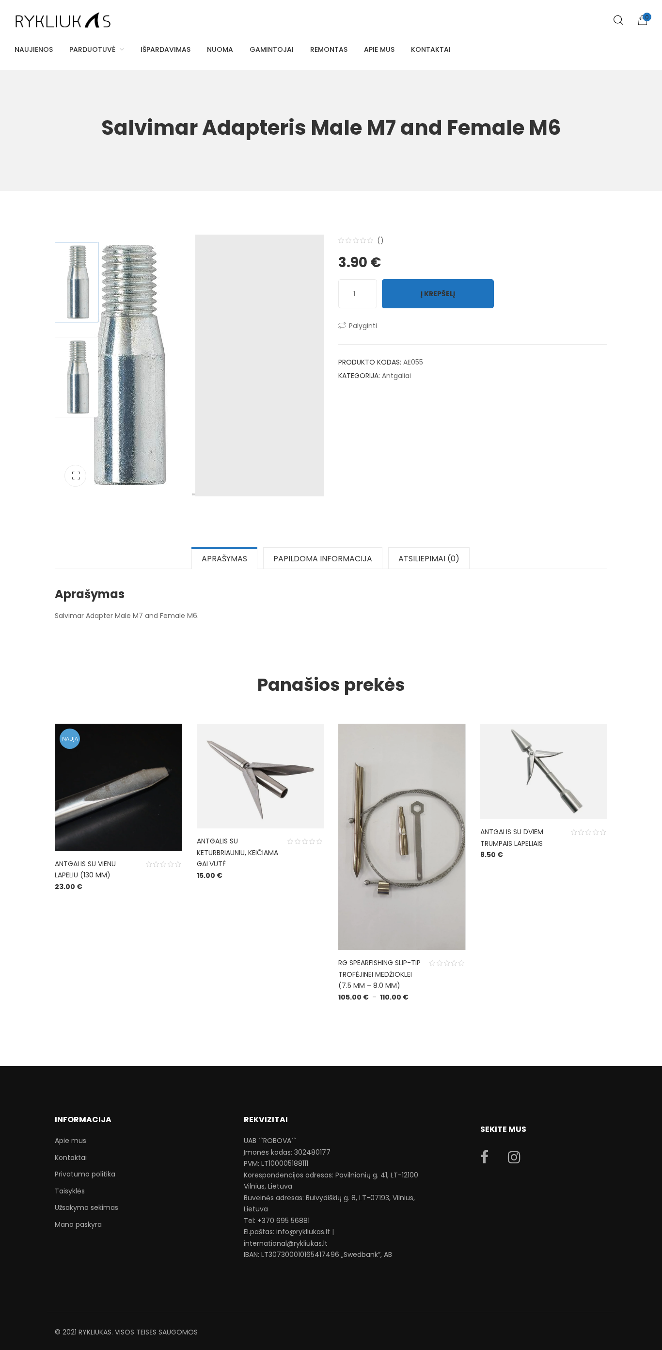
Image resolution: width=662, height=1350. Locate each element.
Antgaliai (396, 376)
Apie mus (70, 1140)
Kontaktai (71, 1157)
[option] (189, 365)
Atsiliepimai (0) (428, 558)
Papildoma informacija (322, 558)
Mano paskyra (78, 1224)
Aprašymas (224, 558)
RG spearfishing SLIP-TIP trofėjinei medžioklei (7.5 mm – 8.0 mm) (379, 974)
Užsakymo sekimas (86, 1207)
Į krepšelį (438, 294)
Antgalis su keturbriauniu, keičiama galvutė (237, 852)
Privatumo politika (85, 1174)
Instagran (514, 1157)
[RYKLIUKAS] (63, 15)
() (380, 240)
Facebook (484, 1157)
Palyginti (363, 326)
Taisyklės (70, 1191)
